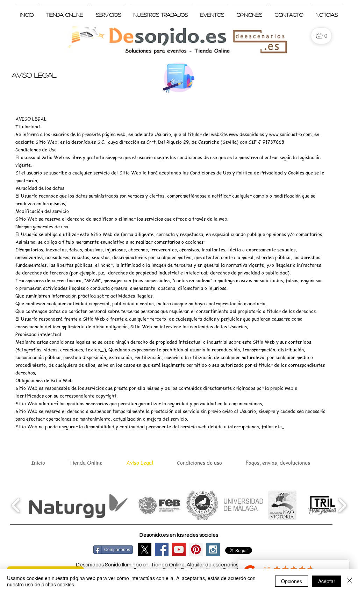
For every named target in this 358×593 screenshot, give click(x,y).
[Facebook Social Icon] (162, 549)
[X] (144, 549)
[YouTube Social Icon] (179, 549)
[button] (77, 505)
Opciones (291, 581)
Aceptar (326, 581)
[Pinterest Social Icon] (196, 549)
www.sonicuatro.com (290, 134)
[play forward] (342, 505)
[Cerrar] (349, 581)
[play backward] (16, 505)
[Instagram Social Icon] (213, 549)
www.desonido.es (246, 134)
